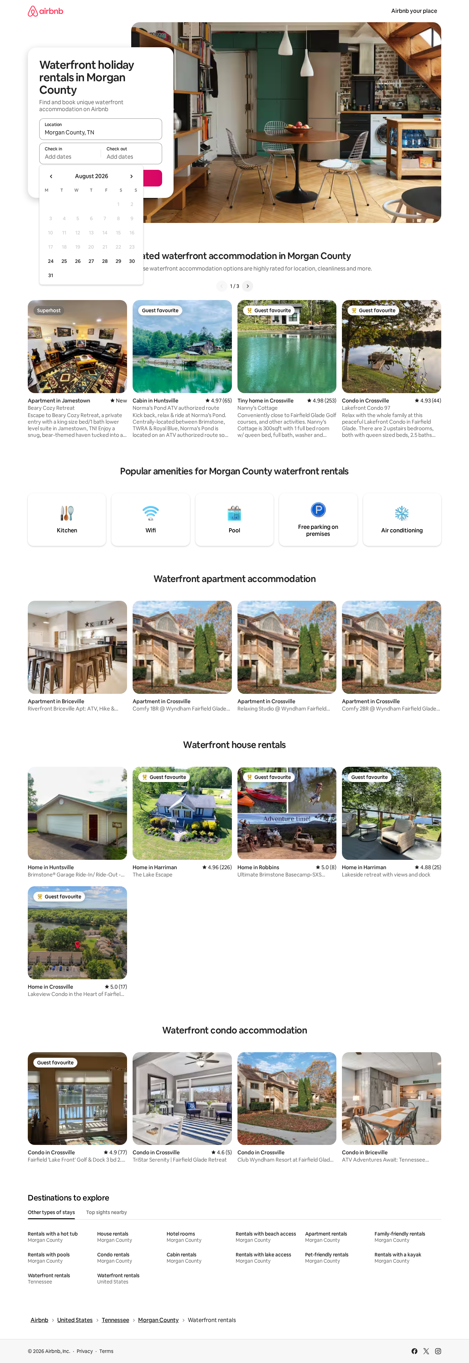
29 (118, 261)
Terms (106, 1351)
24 (50, 261)
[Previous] (221, 286)
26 (78, 261)
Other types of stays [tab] (51, 1212)
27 (91, 261)
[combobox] (101, 132)
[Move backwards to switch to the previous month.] (51, 176)
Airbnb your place (414, 11)
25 (64, 261)
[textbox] (70, 156)
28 (105, 261)
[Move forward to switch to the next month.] (131, 176)
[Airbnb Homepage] (45, 11)
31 (50, 275)
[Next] (247, 286)
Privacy (85, 1351)
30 (132, 261)
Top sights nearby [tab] (106, 1212)
